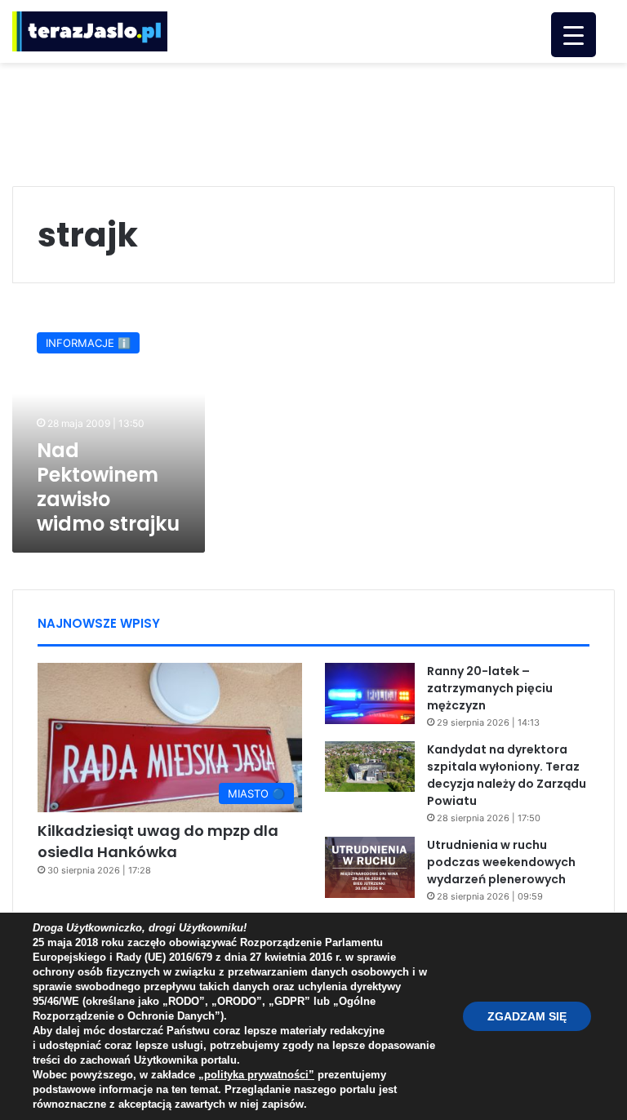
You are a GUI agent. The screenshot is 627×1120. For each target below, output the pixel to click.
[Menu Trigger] (573, 34)
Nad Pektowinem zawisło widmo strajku (108, 487)
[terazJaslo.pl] (89, 31)
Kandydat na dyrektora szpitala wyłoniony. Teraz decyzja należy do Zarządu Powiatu (506, 775)
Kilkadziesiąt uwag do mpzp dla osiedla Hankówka (158, 840)
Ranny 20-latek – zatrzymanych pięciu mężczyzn (490, 688)
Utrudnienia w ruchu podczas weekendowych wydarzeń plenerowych (501, 862)
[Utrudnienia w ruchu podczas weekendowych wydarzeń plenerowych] (370, 867)
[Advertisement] (313, 116)
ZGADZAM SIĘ (527, 1016)
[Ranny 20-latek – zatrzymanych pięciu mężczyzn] (370, 693)
